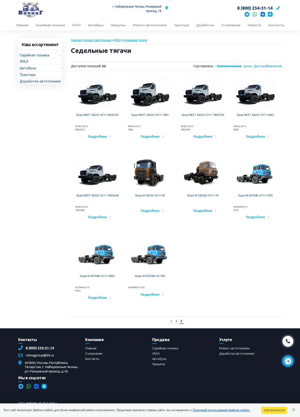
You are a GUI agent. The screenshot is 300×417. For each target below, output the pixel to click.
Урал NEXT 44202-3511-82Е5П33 (97, 114)
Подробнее (97, 136)
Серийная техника (165, 348)
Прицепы (158, 364)
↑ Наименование (227, 66)
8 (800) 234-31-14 (40, 348)
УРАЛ (155, 353)
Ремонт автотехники (234, 348)
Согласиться (274, 410)
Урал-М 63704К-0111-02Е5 (97, 275)
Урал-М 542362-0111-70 (203, 195)
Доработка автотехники (236, 353)
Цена (247, 66)
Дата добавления (268, 66)
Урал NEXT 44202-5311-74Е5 (150, 114)
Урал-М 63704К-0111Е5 (150, 275)
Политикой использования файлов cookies (221, 410)
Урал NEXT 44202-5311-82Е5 (255, 114)
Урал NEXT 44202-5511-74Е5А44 (97, 195)
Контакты (92, 359)
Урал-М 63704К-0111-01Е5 (255, 195)
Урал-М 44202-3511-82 (150, 195)
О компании (93, 353)
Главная (90, 348)
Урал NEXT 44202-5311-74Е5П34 (203, 114)
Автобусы (159, 359)
